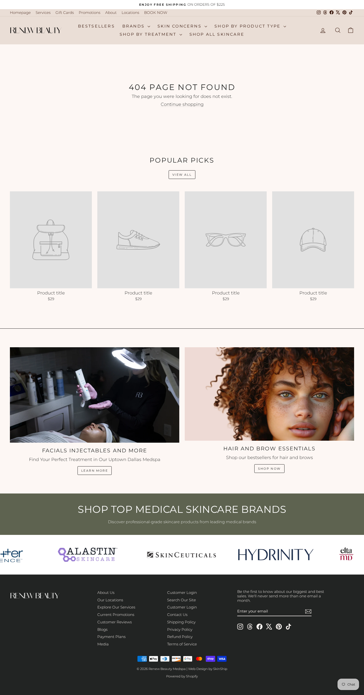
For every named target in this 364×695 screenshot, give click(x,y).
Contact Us (177, 614)
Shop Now (269, 468)
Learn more (94, 470)
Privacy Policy (179, 629)
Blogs (102, 629)
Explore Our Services (116, 607)
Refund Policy (180, 636)
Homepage (20, 12)
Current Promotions (115, 614)
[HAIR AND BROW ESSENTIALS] (269, 394)
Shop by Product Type (248, 26)
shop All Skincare (216, 34)
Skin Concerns (180, 26)
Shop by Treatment (149, 34)
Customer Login (182, 592)
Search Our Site (181, 600)
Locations (130, 12)
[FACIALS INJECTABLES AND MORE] (94, 395)
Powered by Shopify (182, 676)
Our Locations (110, 600)
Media (103, 644)
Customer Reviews (114, 622)
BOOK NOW (155, 12)
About (111, 12)
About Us (105, 592)
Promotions (89, 12)
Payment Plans (111, 636)
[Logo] (84, 555)
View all (182, 174)
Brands (134, 26)
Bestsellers (96, 26)
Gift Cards (64, 12)
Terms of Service (182, 644)
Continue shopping (182, 104)
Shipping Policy (181, 622)
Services (43, 12)
